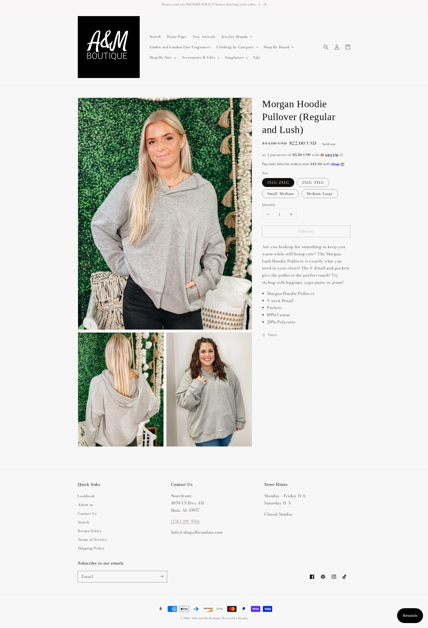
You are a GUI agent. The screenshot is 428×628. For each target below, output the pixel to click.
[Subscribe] (161, 576)
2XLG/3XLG (313, 182)
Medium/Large (320, 193)
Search (83, 522)
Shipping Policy (91, 548)
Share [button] (272, 335)
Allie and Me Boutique (206, 618)
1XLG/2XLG (278, 182)
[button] (326, 47)
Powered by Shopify (235, 618)
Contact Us (87, 513)
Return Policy (90, 531)
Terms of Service (92, 539)
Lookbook (86, 496)
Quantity (269, 204)
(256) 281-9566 (185, 521)
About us (85, 504)
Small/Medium (280, 193)
